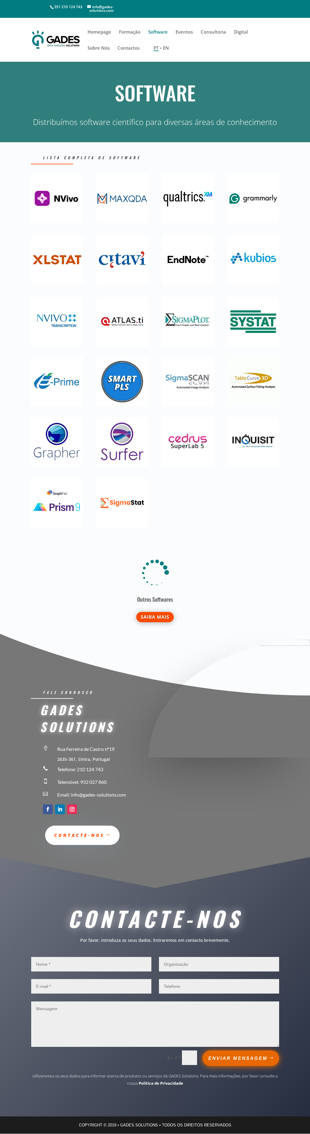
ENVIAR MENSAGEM (238, 1058)
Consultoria (213, 32)
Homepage (99, 32)
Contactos (128, 48)
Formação (129, 32)
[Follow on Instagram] (72, 809)
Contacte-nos (79, 835)
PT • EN (161, 48)
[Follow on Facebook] (48, 809)
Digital (241, 32)
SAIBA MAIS (155, 617)
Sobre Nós (98, 48)
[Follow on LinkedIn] (60, 809)
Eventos (184, 32)
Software (158, 32)
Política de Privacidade (161, 1083)
